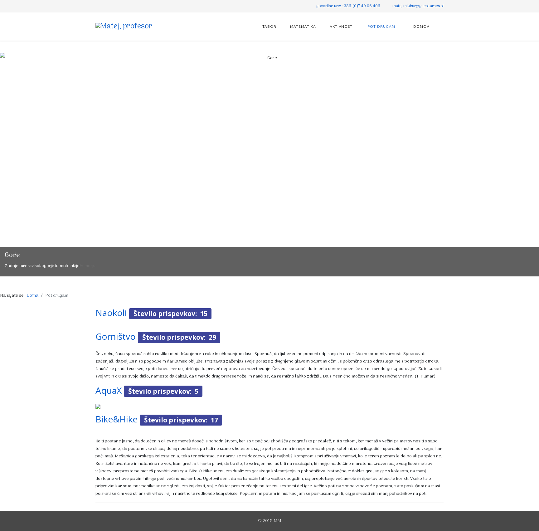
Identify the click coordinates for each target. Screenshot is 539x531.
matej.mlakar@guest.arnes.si (418, 6)
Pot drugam (381, 26)
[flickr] (113, 6)
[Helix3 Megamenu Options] (441, 26)
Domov (420, 26)
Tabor (269, 26)
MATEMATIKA (303, 26)
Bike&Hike (116, 419)
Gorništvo (115, 336)
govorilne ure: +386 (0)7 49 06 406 (348, 6)
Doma (32, 295)
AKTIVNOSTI (342, 26)
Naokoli (111, 313)
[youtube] (105, 6)
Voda (12, 255)
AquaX (108, 390)
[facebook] (98, 6)
